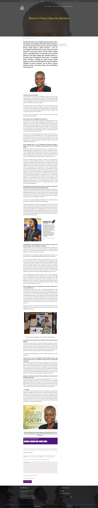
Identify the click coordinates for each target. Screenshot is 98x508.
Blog (72, 6)
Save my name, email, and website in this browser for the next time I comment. (37, 459)
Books (54, 6)
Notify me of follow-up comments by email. (31, 475)
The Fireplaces (59, 6)
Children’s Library (66, 6)
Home (46, 6)
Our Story (50, 6)
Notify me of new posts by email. (29, 478)
